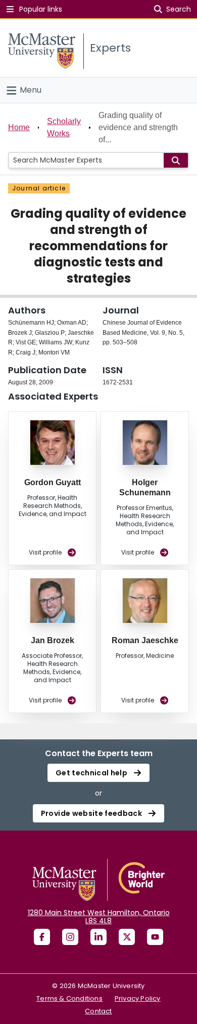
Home (19, 127)
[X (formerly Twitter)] (127, 937)
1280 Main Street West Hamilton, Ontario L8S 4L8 (99, 917)
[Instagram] (70, 937)
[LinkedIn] (98, 937)
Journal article (39, 188)
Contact (98, 1011)
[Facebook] (42, 937)
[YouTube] (155, 937)
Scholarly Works (64, 127)
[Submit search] (176, 160)
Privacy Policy (138, 998)
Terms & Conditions (69, 998)
